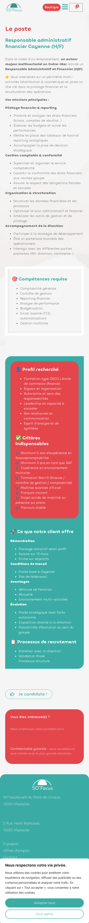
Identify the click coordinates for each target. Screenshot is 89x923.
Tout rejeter (44, 914)
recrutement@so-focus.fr (29, 733)
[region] (44, 890)
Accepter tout (44, 903)
